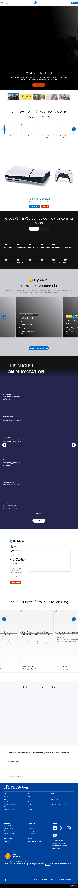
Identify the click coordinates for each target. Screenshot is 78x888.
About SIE (7, 797)
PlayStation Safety (9, 828)
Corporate (7, 807)
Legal (29, 880)
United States (11, 880)
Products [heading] (31, 794)
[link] (12, 390)
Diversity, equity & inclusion (59, 804)
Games (30, 809)
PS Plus (30, 804)
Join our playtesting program (59, 845)
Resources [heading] (31, 823)
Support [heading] (7, 823)
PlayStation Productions (10, 804)
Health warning (32, 833)
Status (6, 831)
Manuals (6, 841)
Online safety (55, 802)
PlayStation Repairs (9, 833)
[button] (13, 97)
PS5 (29, 797)
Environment (54, 797)
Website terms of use (45, 880)
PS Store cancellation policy (35, 828)
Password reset (8, 836)
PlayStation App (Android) (58, 843)
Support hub (7, 826)
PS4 (29, 799)
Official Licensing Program (35, 841)
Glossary (30, 838)
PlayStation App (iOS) (57, 840)
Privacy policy (35, 880)
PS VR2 (30, 802)
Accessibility (54, 799)
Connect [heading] (54, 823)
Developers (31, 836)
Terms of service (32, 826)
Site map (52, 880)
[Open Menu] (2, 3)
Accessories (31, 807)
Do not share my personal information (64, 880)
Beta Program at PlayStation (59, 848)
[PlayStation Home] (35, 3)
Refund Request (8, 838)
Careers (6, 799)
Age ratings (31, 831)
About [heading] (6, 794)
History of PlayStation (10, 809)
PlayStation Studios (9, 802)
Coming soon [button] (44, 229)
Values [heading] (53, 794)
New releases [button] (34, 229)
